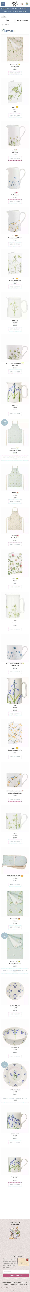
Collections (6, 24)
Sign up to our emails (16, 1276)
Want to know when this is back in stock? (15, 457)
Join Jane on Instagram (15, 1223)
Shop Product (15, 73)
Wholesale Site (23, 1284)
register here (15, 1290)
